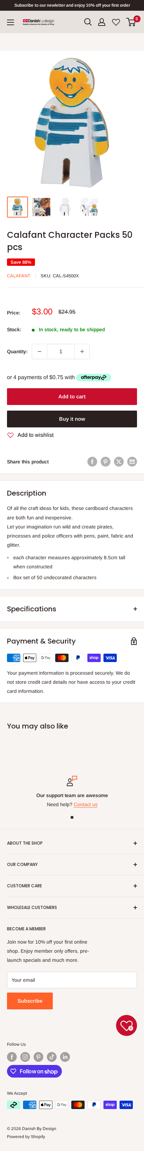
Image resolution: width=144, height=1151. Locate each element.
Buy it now (72, 419)
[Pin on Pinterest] (105, 462)
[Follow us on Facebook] (12, 1057)
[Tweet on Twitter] (119, 462)
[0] (131, 22)
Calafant (18, 275)
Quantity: (17, 351)
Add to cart (72, 396)
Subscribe (29, 1001)
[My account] (101, 22)
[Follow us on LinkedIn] (65, 1057)
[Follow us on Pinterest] (38, 1057)
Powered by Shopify (26, 1136)
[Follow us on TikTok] (52, 1057)
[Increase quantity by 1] (82, 351)
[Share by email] (132, 462)
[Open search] (88, 22)
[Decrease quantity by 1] (39, 351)
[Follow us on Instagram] (25, 1057)
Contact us (86, 805)
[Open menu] (10, 22)
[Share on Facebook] (92, 462)
